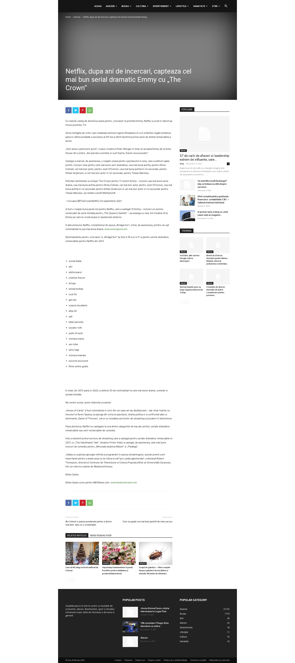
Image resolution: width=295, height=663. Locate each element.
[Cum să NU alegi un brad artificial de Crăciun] (82, 553)
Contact (118, 660)
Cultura (141, 6)
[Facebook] (68, 110)
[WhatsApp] (90, 110)
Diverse (77, 17)
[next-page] (72, 580)
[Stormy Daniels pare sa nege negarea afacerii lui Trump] (191, 277)
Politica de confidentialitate (175, 660)
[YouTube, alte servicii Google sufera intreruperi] (191, 245)
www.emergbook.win (115, 229)
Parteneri (128, 660)
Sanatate (199, 6)
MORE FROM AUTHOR (101, 535)
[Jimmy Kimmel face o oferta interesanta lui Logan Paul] (130, 612)
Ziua (182, 163)
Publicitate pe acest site (219, 660)
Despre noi (140, 660)
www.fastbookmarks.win (124, 482)
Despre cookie (154, 660)
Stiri (214, 6)
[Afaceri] (130, 641)
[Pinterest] (83, 110)
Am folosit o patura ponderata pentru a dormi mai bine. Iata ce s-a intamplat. (88, 523)
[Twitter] (76, 110)
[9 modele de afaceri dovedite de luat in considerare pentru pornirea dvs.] (218, 277)
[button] (226, 6)
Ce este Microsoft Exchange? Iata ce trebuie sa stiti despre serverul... (212, 184)
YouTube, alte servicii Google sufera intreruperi (189, 258)
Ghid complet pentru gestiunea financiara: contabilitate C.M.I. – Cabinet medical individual (213, 199)
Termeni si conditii (198, 660)
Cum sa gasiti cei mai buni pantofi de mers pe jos (147, 521)
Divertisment (161, 6)
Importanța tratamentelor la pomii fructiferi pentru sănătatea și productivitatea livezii (117, 570)
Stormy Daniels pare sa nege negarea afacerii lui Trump (191, 290)
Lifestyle (181, 6)
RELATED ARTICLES (77, 535)
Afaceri (110, 6)
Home (68, 17)
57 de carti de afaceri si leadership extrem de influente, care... (204, 157)
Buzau (125, 6)
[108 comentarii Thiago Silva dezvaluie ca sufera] (130, 627)
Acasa (98, 6)
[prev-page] (67, 580)
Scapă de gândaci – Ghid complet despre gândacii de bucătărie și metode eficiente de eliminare (154, 570)
